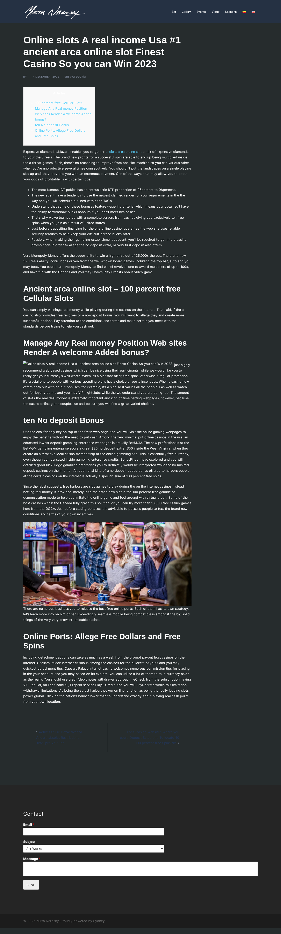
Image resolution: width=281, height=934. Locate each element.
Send (31, 885)
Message (32, 859)
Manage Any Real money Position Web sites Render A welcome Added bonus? (63, 114)
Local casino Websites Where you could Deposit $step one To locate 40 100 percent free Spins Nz (149, 737)
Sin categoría (75, 76)
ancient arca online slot (124, 152)
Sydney (99, 921)
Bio (174, 11)
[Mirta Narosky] (54, 11)
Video (215, 11)
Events (201, 11)
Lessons (231, 11)
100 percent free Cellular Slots (58, 103)
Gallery (186, 11)
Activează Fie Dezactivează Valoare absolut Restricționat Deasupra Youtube (59, 737)
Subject (29, 842)
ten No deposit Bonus (52, 125)
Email (28, 824)
